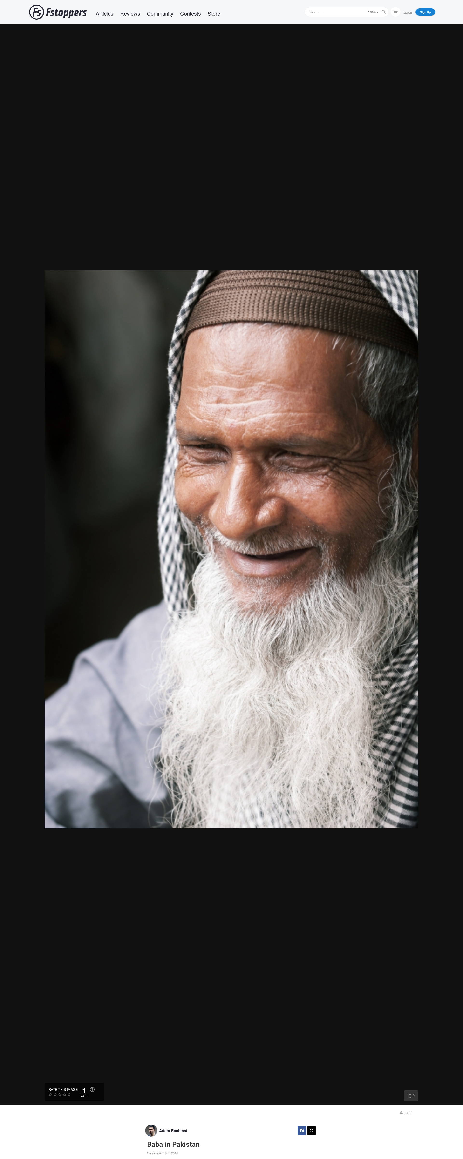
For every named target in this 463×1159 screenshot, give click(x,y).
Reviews (130, 13)
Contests (190, 13)
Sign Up (425, 12)
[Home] (58, 12)
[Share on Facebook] (302, 1130)
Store (214, 13)
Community (160, 13)
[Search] (384, 12)
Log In (408, 12)
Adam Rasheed (173, 1130)
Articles (104, 13)
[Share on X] (311, 1130)
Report (407, 1112)
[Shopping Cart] (395, 12)
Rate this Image (63, 1089)
